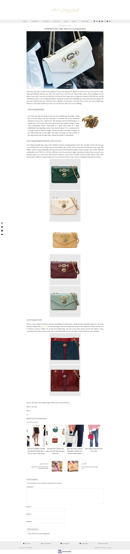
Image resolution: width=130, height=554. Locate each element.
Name (29, 507)
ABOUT (74, 21)
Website (29, 521)
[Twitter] (94, 21)
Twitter (28, 543)
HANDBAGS (35, 21)
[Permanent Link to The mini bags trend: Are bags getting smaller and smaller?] (55, 446)
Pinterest (85, 543)
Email (29, 514)
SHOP (66, 21)
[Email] (107, 21)
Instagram (46, 543)
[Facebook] (102, 21)
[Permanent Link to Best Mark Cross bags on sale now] (94, 446)
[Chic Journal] (65, 10)
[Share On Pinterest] (2, 231)
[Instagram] (97, 21)
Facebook (66, 543)
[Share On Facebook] (2, 223)
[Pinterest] (99, 21)
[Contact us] (2, 234)
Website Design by (103, 547)
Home (25, 21)
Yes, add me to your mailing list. (39, 533)
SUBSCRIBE (85, 21)
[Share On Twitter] (2, 227)
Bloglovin (104, 543)
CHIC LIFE (57, 21)
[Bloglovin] (105, 21)
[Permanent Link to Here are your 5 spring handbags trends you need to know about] (74, 446)
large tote (44, 326)
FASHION (46, 21)
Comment (30, 487)
